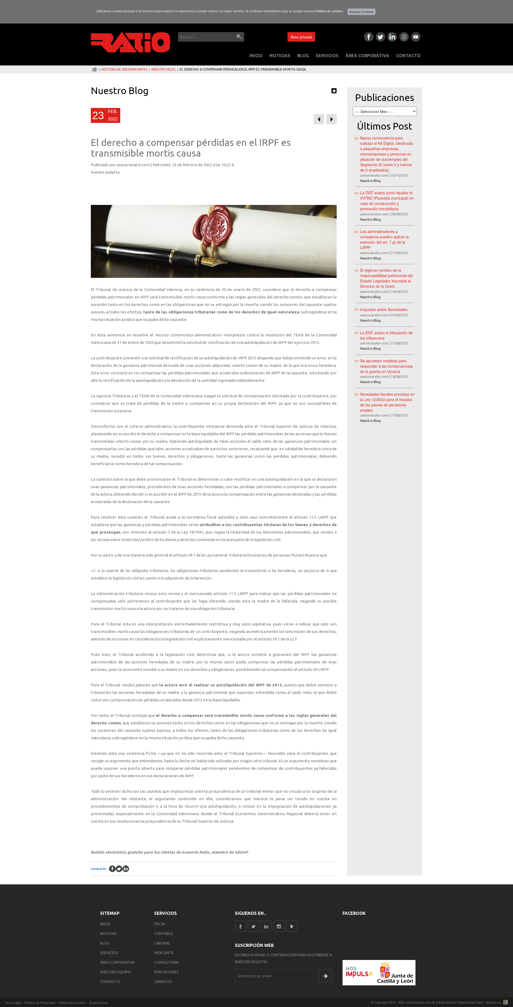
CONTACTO (408, 55)
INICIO (256, 55)
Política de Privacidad (40, 1003)
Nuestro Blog (163, 69)
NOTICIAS (280, 55)
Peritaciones (166, 972)
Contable (163, 933)
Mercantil (164, 953)
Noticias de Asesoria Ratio (124, 69)
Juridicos (163, 981)
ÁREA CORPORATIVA (367, 55)
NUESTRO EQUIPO (115, 972)
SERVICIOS (327, 55)
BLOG (303, 55)
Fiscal (160, 924)
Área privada (301, 37)
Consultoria (166, 962)
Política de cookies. (330, 11)
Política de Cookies (72, 1003)
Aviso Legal (13, 1003)
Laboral (162, 943)
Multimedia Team (470, 1002)
